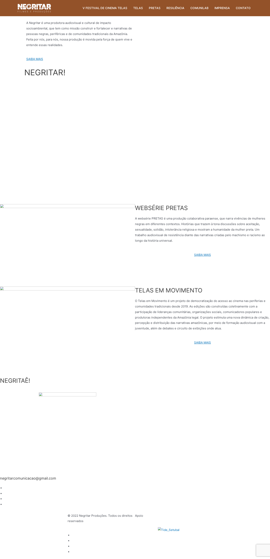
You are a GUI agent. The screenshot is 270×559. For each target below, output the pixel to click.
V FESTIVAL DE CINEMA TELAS (105, 8)
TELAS (138, 8)
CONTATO (243, 8)
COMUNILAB (199, 8)
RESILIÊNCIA (175, 8)
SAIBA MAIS (34, 59)
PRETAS (154, 8)
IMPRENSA (222, 8)
